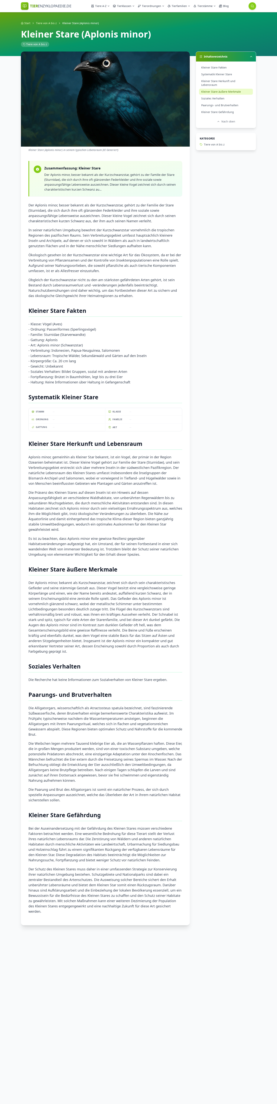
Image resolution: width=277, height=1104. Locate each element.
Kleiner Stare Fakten (214, 67)
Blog (226, 6)
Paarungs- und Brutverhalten (219, 105)
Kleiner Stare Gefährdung (217, 112)
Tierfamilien (179, 6)
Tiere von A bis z (46, 23)
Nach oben (228, 121)
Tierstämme (205, 6)
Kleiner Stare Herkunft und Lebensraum (218, 83)
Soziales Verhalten (212, 98)
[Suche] (252, 6)
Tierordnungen (151, 6)
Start (27, 23)
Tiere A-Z (100, 6)
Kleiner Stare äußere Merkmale (221, 91)
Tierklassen (124, 6)
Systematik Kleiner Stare (216, 74)
